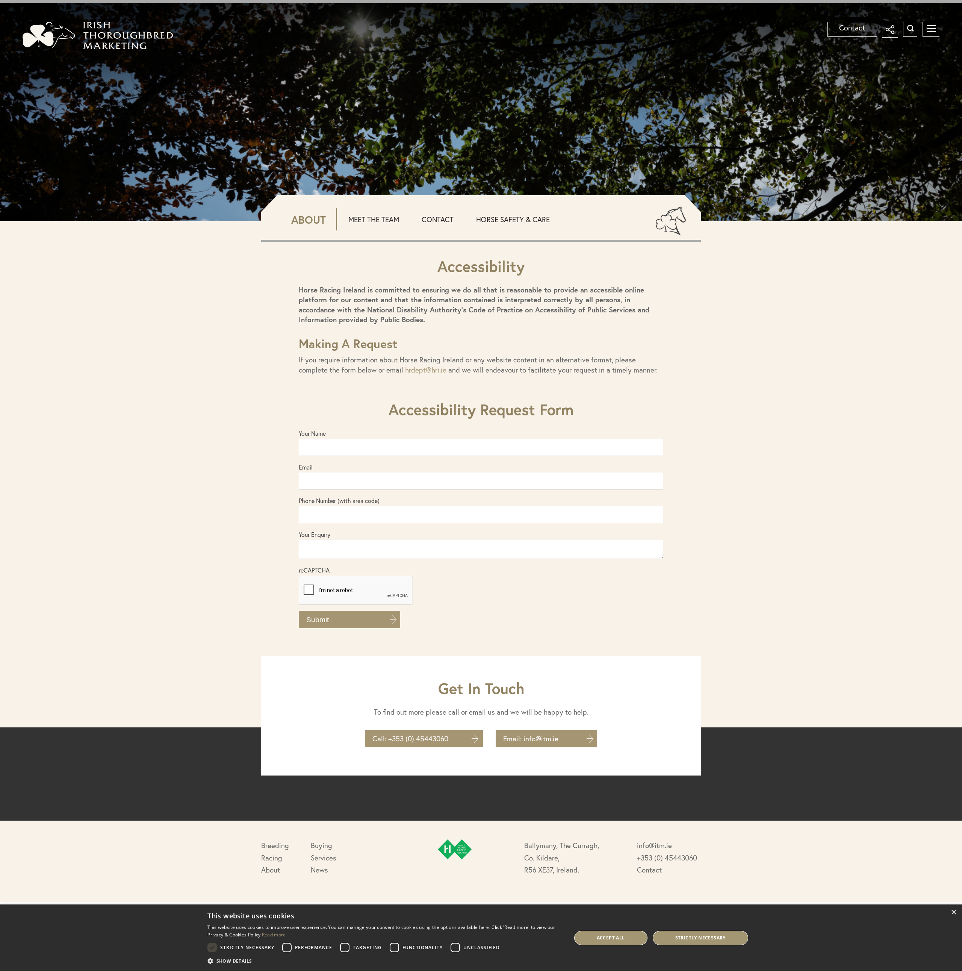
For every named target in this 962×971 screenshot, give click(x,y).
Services (323, 857)
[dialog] (481, 937)
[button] (384, 960)
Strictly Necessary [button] (700, 938)
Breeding (275, 845)
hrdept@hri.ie (425, 369)
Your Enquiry (314, 534)
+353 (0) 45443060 (667, 857)
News (319, 869)
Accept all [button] (611, 938)
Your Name (312, 433)
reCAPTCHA (314, 570)
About (270, 869)
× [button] (953, 912)
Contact (852, 28)
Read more (274, 935)
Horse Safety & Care (513, 219)
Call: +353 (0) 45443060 (410, 738)
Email (306, 467)
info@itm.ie (654, 845)
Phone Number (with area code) (339, 500)
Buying (321, 845)
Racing (271, 857)
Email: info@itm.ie (530, 738)
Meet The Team (373, 219)
